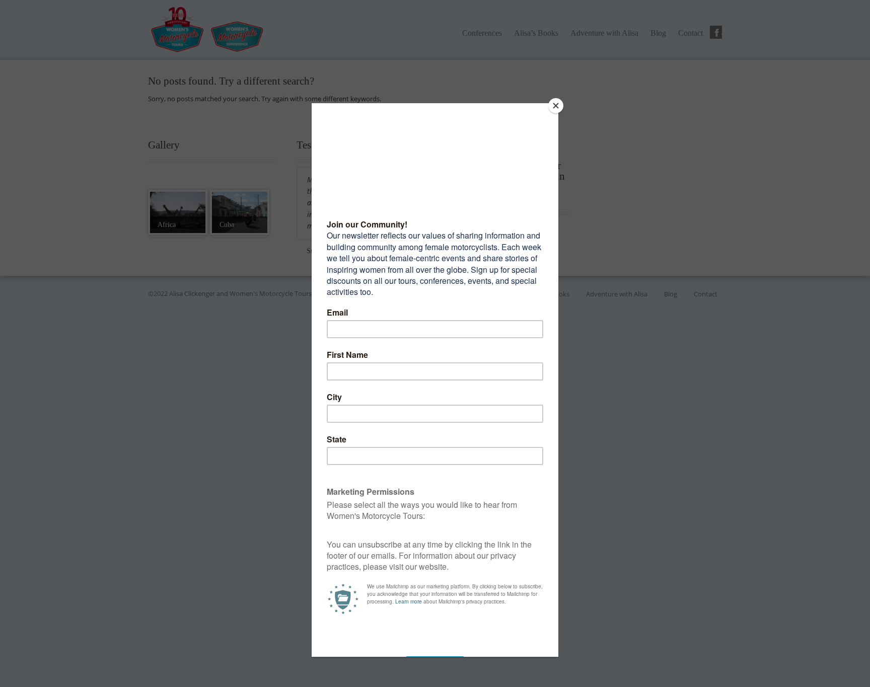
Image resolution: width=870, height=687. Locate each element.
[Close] (555, 105)
